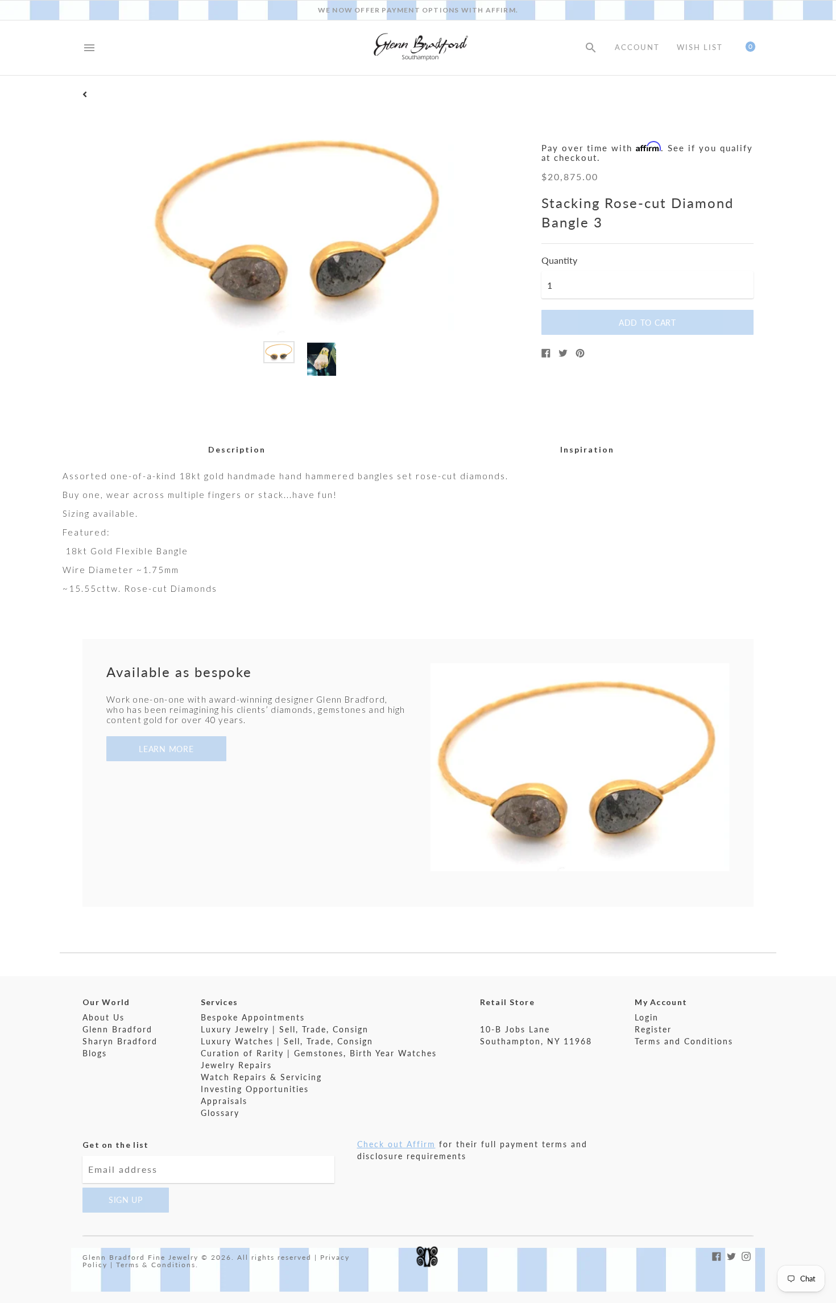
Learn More (166, 749)
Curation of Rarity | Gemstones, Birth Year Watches (319, 1053)
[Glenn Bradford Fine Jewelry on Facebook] (716, 1255)
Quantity (559, 260)
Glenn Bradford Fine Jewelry (140, 1257)
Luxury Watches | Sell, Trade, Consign (287, 1041)
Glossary (220, 1113)
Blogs (94, 1053)
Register (653, 1029)
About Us (103, 1017)
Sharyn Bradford (120, 1041)
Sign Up (126, 1200)
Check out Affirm (396, 1144)
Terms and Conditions (684, 1041)
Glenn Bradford (117, 1029)
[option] (279, 352)
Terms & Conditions (156, 1264)
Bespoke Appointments (253, 1017)
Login (647, 1017)
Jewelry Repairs (236, 1065)
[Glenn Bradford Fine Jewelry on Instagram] (746, 1255)
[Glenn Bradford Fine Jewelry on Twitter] (731, 1255)
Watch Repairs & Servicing (261, 1077)
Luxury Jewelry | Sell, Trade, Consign (285, 1029)
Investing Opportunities (255, 1089)
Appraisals (224, 1101)
